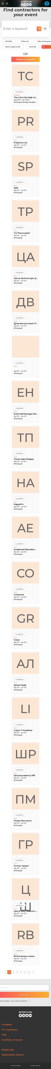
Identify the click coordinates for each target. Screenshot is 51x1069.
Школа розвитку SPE (24, 775)
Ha (25, 483)
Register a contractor (25, 59)
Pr (25, 121)
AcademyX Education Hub (26, 549)
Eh (25, 392)
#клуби (32, 102)
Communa (19, 595)
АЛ (25, 663)
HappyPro (19, 504)
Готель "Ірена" (21, 866)
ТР (25, 211)
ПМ (25, 799)
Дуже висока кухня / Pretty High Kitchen (26, 323)
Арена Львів (20, 685)
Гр (25, 844)
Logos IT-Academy (23, 730)
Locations (19, 92)
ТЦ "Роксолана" (22, 233)
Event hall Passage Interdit (26, 414)
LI (25, 709)
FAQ (4, 1035)
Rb (25, 935)
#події (26, 102)
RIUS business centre (24, 956)
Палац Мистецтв (22, 821)
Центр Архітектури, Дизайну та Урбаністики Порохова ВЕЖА (26, 278)
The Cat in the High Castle (26, 97)
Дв (25, 302)
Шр (25, 754)
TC (25, 76)
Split (16, 188)
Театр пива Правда (24, 459)
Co (25, 573)
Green (17, 640)
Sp (25, 166)
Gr (25, 618)
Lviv (15, 140)
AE (25, 528)
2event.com (14, 1065)
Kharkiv (17, 95)
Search (39, 28)
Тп (25, 437)
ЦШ (25, 891)
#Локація (18, 102)
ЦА (25, 257)
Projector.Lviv (20, 143)
